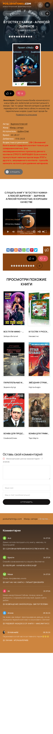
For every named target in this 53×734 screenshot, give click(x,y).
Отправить (26, 502)
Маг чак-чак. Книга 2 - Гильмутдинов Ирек (25, 582)
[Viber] (20, 250)
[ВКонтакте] (8, 250)
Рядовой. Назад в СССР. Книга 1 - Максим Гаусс (27, 623)
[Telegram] (28, 250)
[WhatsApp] (24, 250)
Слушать (15, 172)
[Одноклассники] (16, 250)
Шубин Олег (23, 131)
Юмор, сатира (16, 127)
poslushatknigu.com (12, 518)
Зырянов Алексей (18, 123)
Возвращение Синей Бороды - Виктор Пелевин (27, 604)
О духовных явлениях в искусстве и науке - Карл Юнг (28, 548)
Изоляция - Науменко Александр (21, 565)
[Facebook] (12, 250)
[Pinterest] (31, 250)
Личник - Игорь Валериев (17, 640)
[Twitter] (35, 250)
